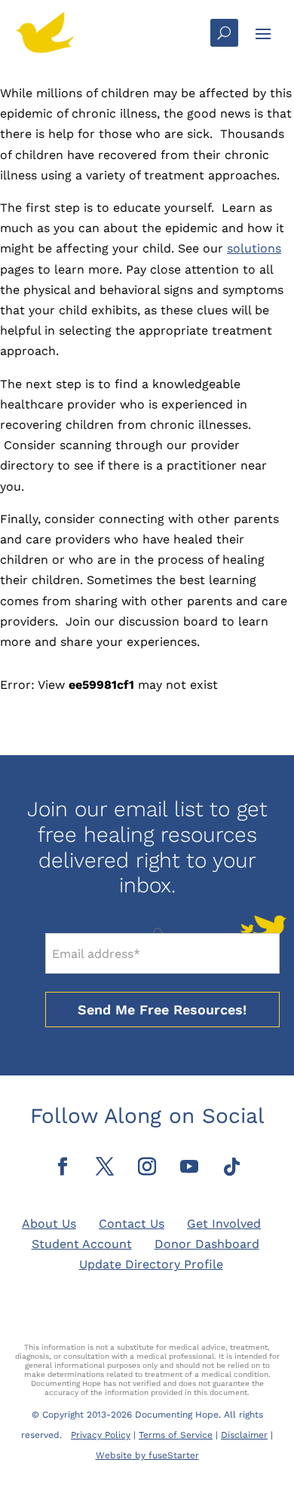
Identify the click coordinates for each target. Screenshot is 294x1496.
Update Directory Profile (151, 1264)
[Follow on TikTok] (231, 1167)
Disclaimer (244, 1435)
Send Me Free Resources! (162, 1009)
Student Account (82, 1244)
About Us (49, 1223)
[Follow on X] (105, 1167)
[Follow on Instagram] (147, 1167)
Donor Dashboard (207, 1244)
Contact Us (131, 1223)
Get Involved (224, 1223)
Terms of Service (176, 1435)
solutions (254, 248)
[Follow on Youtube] (189, 1167)
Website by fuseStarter (147, 1455)
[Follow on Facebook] (62, 1167)
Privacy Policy (100, 1435)
